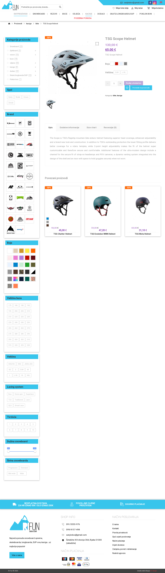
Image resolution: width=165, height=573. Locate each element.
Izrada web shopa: (143, 571)
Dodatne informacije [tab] (69, 127)
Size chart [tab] (92, 127)
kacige (119, 95)
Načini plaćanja (118, 541)
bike (114, 95)
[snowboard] (10, 5)
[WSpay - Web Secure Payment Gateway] (66, 564)
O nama (115, 524)
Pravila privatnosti (120, 532)
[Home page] (9, 24)
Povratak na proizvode (141, 88)
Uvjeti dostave (118, 545)
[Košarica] (148, 8)
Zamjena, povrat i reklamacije (124, 549)
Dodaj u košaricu (133, 83)
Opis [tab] (50, 127)
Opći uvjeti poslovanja (121, 537)
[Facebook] (150, 3)
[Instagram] (155, 3)
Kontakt (115, 528)
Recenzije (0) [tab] (110, 127)
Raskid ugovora (118, 553)
